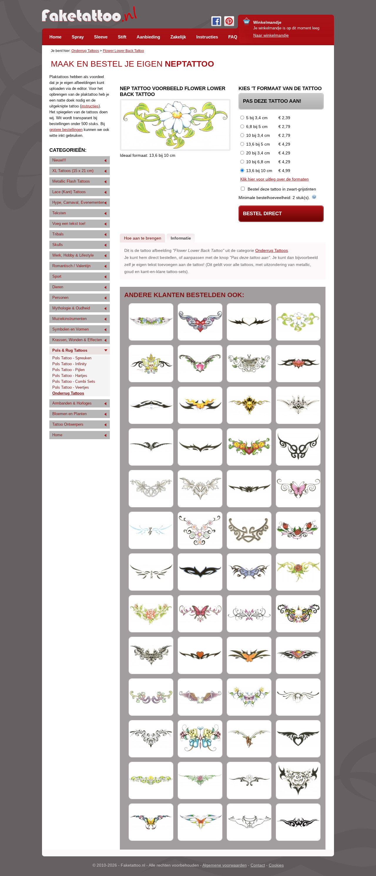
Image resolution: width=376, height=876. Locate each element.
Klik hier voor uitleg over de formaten (274, 179)
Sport (56, 276)
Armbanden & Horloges (72, 403)
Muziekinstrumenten (69, 318)
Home (57, 435)
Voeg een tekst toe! (68, 223)
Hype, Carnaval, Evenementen (78, 202)
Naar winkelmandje (271, 35)
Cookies (276, 865)
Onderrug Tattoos (85, 51)
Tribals (58, 234)
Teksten (59, 213)
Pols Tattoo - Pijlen (68, 370)
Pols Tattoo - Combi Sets (73, 381)
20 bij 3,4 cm (258, 153)
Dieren (57, 287)
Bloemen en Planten (69, 414)
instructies (90, 106)
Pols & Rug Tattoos (69, 350)
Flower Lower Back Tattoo (123, 51)
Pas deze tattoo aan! (272, 101)
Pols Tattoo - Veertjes (70, 387)
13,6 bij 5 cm (258, 144)
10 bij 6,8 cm (258, 161)
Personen (60, 297)
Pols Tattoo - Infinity (69, 364)
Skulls (57, 244)
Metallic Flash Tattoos (71, 181)
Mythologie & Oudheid (71, 308)
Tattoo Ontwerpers (67, 424)
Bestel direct (262, 213)
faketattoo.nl (89, 14)
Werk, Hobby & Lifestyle (73, 255)
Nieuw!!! (59, 160)
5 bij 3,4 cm (257, 117)
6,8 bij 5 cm (257, 126)
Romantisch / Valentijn (71, 266)
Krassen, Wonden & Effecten (77, 340)
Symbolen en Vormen (70, 329)
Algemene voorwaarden (224, 865)
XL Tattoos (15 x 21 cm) (72, 171)
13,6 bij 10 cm (259, 170)
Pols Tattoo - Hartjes (69, 375)
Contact (258, 865)
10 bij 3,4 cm (258, 135)
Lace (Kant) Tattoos (69, 192)
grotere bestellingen (66, 129)
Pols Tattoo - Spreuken (71, 358)
